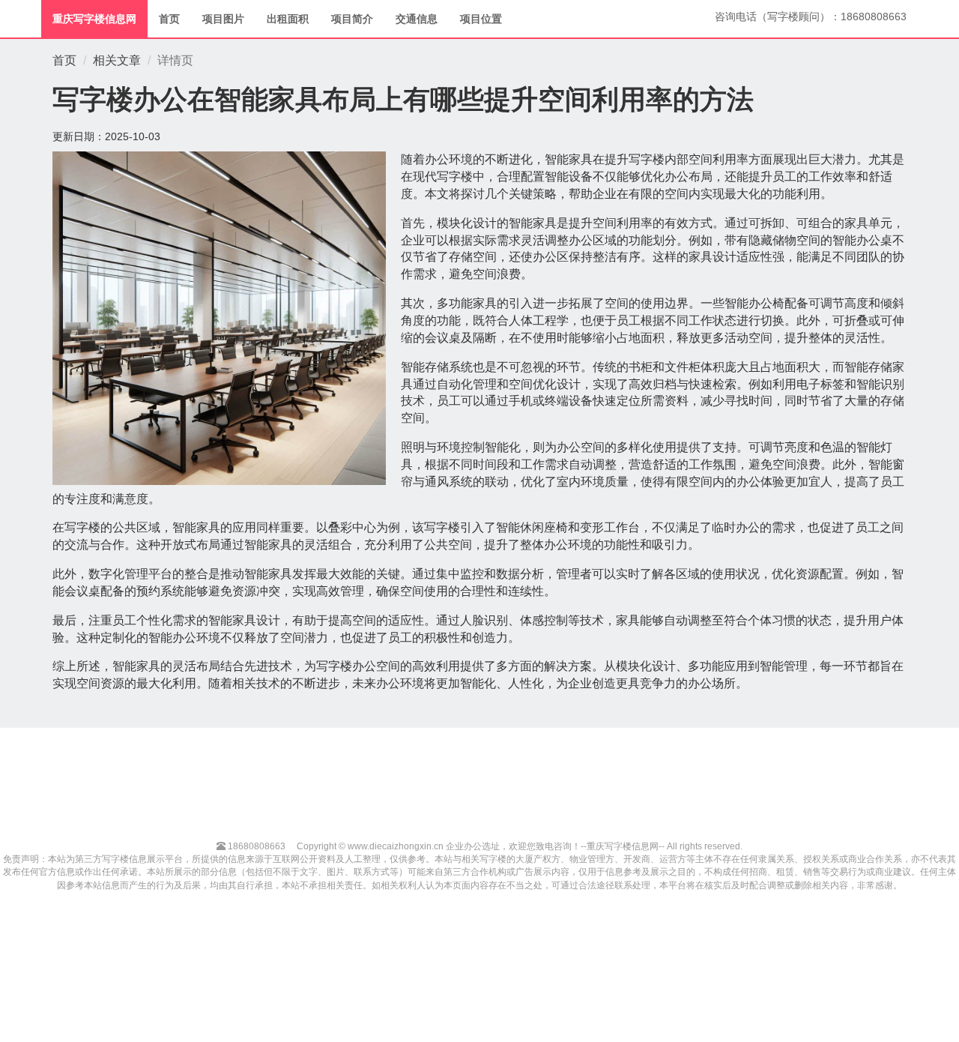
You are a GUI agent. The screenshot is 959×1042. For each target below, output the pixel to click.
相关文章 (117, 60)
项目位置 (481, 19)
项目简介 (352, 19)
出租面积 (288, 19)
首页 (169, 19)
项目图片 (223, 19)
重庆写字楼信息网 (94, 19)
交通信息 (417, 19)
